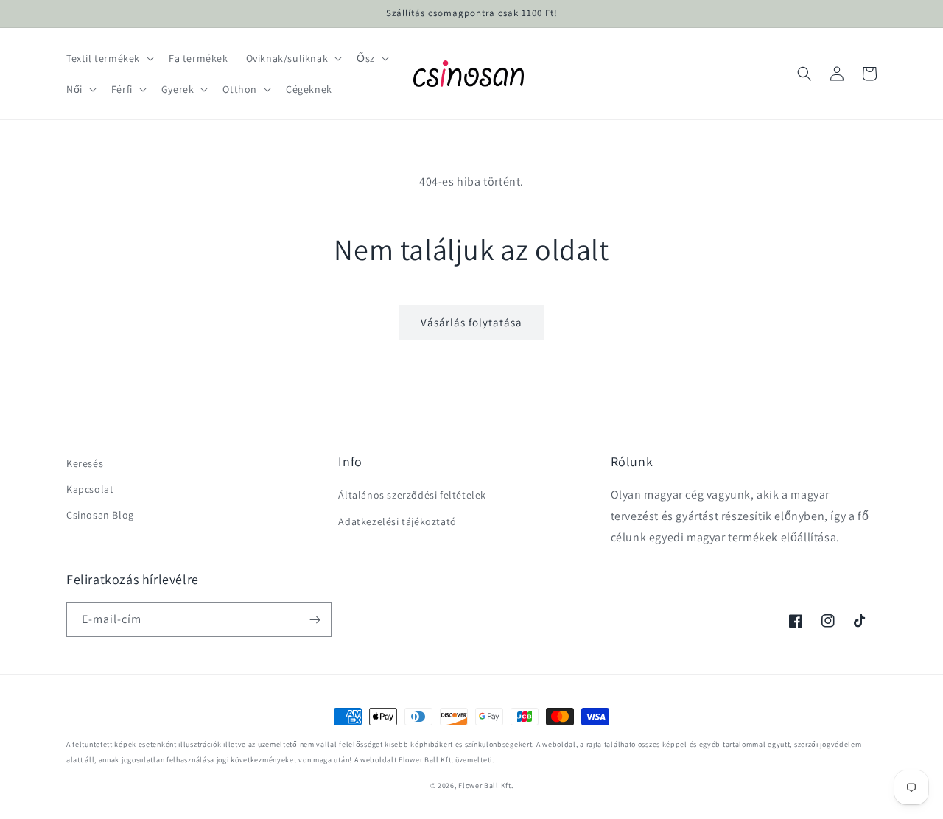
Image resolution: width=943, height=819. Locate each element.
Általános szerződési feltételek (412, 495)
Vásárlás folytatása (471, 322)
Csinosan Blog (100, 514)
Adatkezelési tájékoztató (397, 521)
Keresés (84, 463)
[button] (108, 58)
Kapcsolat (89, 489)
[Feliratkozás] (314, 619)
